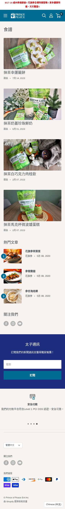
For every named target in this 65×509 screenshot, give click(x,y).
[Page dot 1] (28, 423)
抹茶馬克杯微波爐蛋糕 (22, 224)
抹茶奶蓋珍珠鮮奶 (18, 123)
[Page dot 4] (37, 423)
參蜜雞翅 (30, 271)
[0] (58, 15)
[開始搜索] (44, 16)
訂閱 (32, 375)
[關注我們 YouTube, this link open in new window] (19, 323)
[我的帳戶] (51, 16)
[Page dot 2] (31, 423)
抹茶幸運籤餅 (14, 72)
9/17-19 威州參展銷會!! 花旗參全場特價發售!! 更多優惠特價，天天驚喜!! (32, 4)
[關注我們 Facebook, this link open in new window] (6, 323)
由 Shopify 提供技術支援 (15, 501)
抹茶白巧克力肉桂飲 (20, 174)
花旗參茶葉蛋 (32, 251)
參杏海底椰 (31, 291)
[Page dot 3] (33, 423)
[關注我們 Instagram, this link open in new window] (13, 323)
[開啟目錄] (5, 15)
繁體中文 (10, 445)
